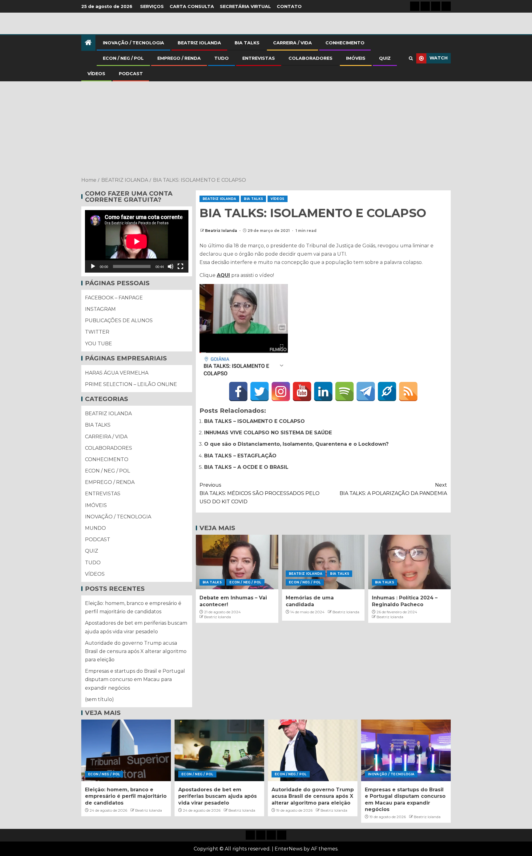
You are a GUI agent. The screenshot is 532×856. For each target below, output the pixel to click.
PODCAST (131, 73)
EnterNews (288, 849)
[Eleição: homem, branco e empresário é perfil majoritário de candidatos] (126, 750)
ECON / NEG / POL (123, 58)
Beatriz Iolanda (221, 230)
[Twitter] (259, 391)
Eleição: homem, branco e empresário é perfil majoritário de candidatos (126, 796)
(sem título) (99, 699)
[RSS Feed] (408, 391)
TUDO (221, 58)
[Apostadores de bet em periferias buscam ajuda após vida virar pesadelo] (219, 750)
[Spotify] (344, 391)
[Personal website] (387, 391)
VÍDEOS (96, 73)
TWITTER (97, 332)
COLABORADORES (310, 58)
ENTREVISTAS (258, 58)
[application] (136, 241)
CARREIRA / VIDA (292, 43)
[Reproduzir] (93, 266)
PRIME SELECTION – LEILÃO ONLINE (131, 384)
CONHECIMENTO (345, 43)
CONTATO (289, 6)
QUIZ (385, 58)
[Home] (88, 43)
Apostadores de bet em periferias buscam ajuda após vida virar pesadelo (217, 796)
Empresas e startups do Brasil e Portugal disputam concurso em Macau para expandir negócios (135, 679)
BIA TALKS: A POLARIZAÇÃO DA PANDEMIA (393, 489)
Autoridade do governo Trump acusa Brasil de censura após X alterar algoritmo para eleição (136, 651)
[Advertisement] (266, 130)
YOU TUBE (98, 344)
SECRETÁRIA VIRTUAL (245, 6)
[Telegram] (366, 391)
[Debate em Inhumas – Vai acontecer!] (237, 562)
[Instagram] (281, 391)
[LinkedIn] (323, 391)
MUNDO (95, 528)
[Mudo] (170, 266)
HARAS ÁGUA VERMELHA (116, 373)
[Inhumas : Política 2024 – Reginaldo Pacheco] (409, 562)
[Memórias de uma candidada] (323, 562)
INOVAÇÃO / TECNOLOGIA (133, 43)
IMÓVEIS (355, 58)
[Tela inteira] (180, 266)
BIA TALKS (247, 43)
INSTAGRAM (100, 309)
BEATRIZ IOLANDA (199, 43)
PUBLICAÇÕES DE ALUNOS (119, 320)
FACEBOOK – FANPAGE (114, 298)
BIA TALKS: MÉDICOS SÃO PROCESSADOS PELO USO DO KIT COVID (260, 493)
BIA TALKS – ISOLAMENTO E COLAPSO (254, 421)
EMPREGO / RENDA (179, 58)
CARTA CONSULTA (192, 6)
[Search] (411, 58)
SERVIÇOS (152, 6)
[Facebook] (238, 391)
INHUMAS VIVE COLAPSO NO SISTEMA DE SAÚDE (268, 433)
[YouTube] (302, 391)
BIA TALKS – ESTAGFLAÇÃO (240, 456)
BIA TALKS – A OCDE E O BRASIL (246, 467)
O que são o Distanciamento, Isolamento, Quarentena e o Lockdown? (296, 444)
